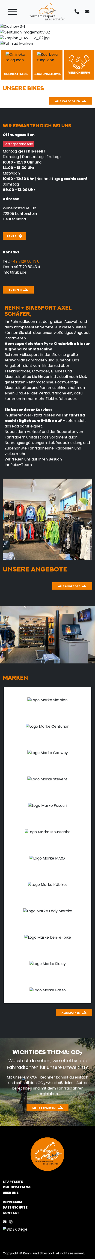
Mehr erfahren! (44, 1108)
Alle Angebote (69, 586)
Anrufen (15, 290)
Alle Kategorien (67, 101)
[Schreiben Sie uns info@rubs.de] (88, 12)
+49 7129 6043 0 (25, 261)
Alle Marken (71, 1013)
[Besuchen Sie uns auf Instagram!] (11, 1222)
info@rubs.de (15, 272)
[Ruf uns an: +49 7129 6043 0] (77, 12)
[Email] (5, 1222)
